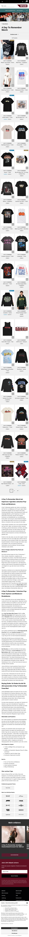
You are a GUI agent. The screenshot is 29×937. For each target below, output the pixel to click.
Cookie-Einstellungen (20, 900)
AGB (17, 895)
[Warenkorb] (26, 1)
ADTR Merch (7, 691)
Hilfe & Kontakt (5, 893)
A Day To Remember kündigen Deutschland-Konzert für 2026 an (13, 846)
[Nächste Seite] (17, 490)
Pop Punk (8, 787)
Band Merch (5, 23)
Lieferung (4, 897)
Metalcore (12, 509)
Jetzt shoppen (20, 10)
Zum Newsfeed (14, 854)
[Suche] (11, 6)
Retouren (4, 900)
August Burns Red (12, 669)
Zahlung (3, 895)
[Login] (22, 1)
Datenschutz (18, 897)
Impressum (18, 893)
